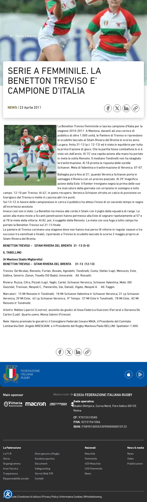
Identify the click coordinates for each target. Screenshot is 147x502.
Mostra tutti (61, 394)
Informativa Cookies (71, 496)
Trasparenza (10, 473)
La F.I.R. (7, 453)
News (13, 107)
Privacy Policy (50, 496)
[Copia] (135, 108)
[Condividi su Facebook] (108, 108)
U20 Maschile (92, 463)
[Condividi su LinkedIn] (126, 108)
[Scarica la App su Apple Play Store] (128, 374)
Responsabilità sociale (16, 478)
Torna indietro (25, 36)
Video (130, 458)
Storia (6, 458)
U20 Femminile (93, 468)
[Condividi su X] (117, 108)
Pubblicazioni (135, 463)
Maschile (90, 453)
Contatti (39, 478)
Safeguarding (42, 468)
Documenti (41, 463)
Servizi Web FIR (44, 473)
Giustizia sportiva (45, 458)
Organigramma (11, 463)
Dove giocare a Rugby (47, 453)
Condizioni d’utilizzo (29, 496)
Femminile (91, 458)
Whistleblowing (93, 496)
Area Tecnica (10, 468)
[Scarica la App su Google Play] (140, 374)
